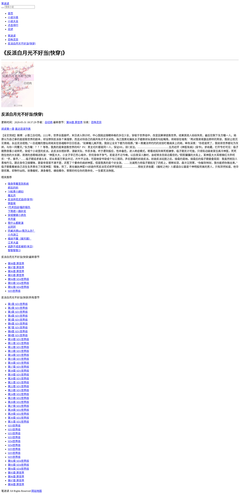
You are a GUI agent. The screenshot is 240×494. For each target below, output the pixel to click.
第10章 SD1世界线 (18, 339)
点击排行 (13, 25)
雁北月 (12, 195)
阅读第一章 (7, 128)
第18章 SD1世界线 (18, 370)
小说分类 (13, 17)
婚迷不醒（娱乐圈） (19, 238)
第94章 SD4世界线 (18, 279)
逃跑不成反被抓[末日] (20, 246)
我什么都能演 (16, 223)
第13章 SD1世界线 (18, 351)
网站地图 (36, 491)
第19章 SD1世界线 (18, 374)
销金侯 (12, 203)
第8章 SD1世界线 (18, 331)
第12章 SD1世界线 (18, 347)
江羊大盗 (13, 242)
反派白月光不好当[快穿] (22, 43)
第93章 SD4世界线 (18, 283)
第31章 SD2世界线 (18, 421)
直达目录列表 (23, 128)
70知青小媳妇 (16, 191)
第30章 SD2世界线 (18, 417)
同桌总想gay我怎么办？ (21, 230)
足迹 (10, 29)
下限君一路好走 (17, 211)
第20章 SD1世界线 (18, 378)
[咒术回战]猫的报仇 (19, 207)
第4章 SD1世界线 (18, 315)
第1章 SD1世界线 (18, 304)
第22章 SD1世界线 (18, 386)
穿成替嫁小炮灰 (17, 215)
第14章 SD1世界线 (18, 355)
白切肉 (49, 122)
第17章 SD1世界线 (18, 366)
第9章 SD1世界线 (18, 335)
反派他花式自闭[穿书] (20, 199)
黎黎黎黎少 (14, 250)
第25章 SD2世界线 (18, 398)
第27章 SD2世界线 (18, 406)
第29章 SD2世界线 (18, 413)
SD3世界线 (14, 425)
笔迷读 (5, 3)
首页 (10, 13)
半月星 (12, 219)
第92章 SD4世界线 (18, 287)
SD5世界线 (14, 291)
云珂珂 (12, 227)
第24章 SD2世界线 (18, 394)
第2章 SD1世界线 (18, 308)
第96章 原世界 (16, 271)
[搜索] (2, 7)
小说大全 (13, 21)
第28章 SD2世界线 (18, 410)
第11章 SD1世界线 (18, 343)
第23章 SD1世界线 (18, 390)
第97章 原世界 (16, 267)
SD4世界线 (14, 441)
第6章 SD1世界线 (18, 323)
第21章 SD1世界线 (18, 382)
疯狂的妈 (13, 187)
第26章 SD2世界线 (18, 402)
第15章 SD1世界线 (18, 359)
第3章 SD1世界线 (18, 311)
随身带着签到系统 (18, 183)
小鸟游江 (13, 234)
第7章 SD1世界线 (18, 327)
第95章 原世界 (16, 275)
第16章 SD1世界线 (18, 362)
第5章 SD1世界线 (18, 319)
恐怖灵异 (13, 39)
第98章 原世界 (74, 122)
